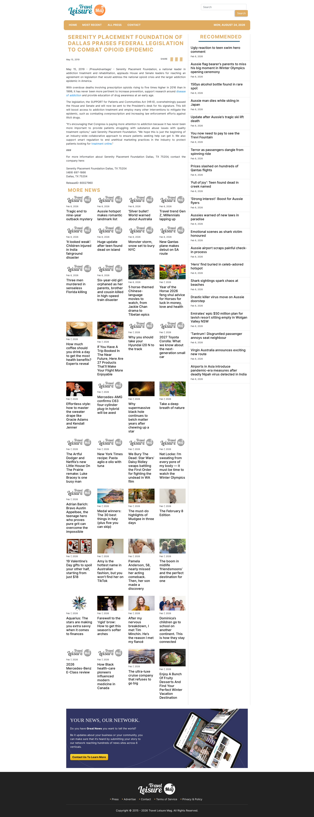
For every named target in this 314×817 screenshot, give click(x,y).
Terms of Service (166, 799)
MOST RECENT (92, 24)
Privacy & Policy (192, 799)
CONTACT (134, 24)
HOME (73, 24)
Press (115, 799)
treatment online (101, 143)
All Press (115, 24)
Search (241, 13)
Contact (146, 799)
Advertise (130, 799)
